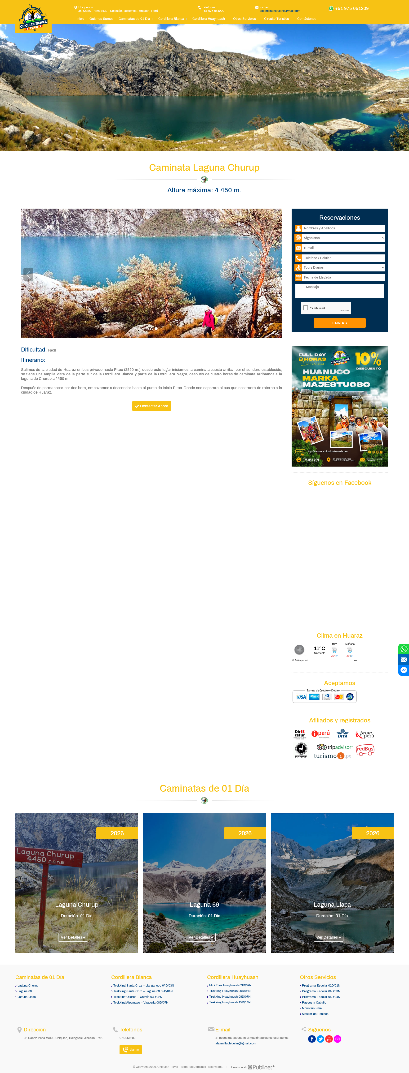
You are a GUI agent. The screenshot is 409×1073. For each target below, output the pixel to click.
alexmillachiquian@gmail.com (280, 11)
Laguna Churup (28, 985)
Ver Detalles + (73, 937)
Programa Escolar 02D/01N (321, 985)
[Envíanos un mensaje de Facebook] (403, 670)
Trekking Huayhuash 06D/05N (229, 991)
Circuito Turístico (276, 19)
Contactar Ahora (153, 406)
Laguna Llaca (27, 997)
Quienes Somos (101, 19)
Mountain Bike (312, 1008)
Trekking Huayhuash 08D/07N (229, 996)
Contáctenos (306, 19)
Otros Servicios (244, 19)
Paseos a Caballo (314, 1002)
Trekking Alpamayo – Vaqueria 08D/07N (140, 1002)
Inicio (80, 19)
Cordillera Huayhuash (208, 19)
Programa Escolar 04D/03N (321, 991)
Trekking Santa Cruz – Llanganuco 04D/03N (143, 985)
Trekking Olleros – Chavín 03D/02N (137, 997)
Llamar (134, 1049)
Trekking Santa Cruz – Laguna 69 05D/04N (143, 991)
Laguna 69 (25, 991)
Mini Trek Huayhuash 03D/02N (230, 985)
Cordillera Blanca (171, 19)
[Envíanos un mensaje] (403, 659)
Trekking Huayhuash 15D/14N (229, 1002)
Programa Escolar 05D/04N (321, 997)
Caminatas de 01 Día (134, 19)
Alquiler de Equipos (315, 1014)
